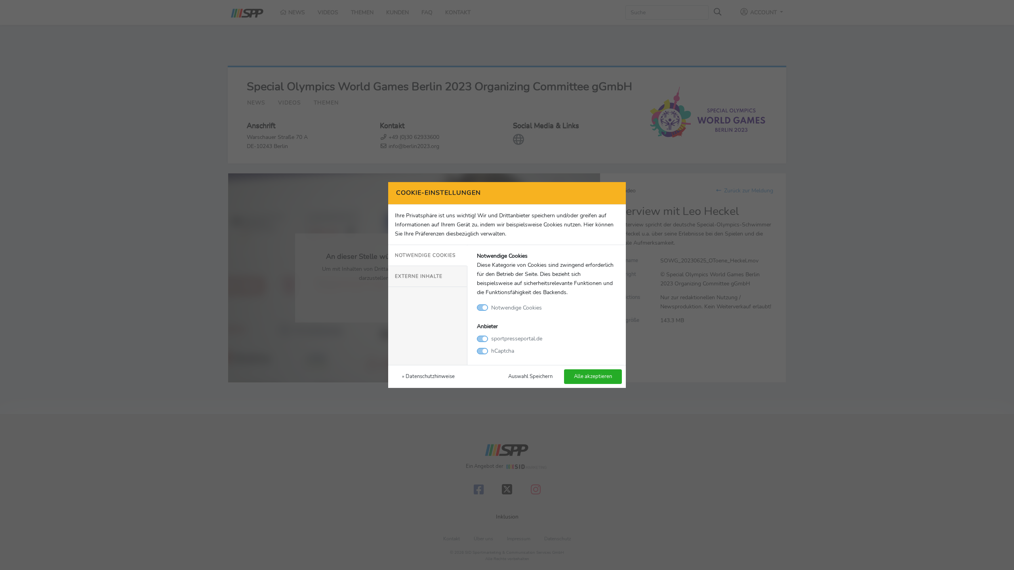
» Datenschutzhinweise (428, 376)
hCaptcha (502, 351)
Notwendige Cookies (425, 255)
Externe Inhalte (418, 276)
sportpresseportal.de (516, 338)
